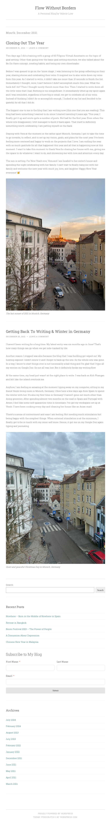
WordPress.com (68, 817)
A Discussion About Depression (22, 635)
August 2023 (12, 732)
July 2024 (11, 719)
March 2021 (12, 783)
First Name (12, 661)
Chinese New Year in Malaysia (22, 641)
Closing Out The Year (25, 42)
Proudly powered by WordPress (55, 813)
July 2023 (11, 739)
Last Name (62, 661)
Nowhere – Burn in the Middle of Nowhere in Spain (33, 616)
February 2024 (13, 726)
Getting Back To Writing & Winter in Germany (48, 331)
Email (9, 675)
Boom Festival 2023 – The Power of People (29, 629)
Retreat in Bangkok (16, 622)
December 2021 (14, 758)
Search (9, 584)
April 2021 (11, 777)
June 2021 (11, 764)
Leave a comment (39, 48)
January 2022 (13, 751)
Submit (56, 690)
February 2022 (13, 745)
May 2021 (10, 771)
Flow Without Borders (55, 7)
